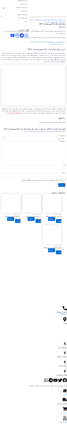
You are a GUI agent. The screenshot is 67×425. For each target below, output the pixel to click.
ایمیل (63, 172)
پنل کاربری (63, 422)
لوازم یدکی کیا (58, 19)
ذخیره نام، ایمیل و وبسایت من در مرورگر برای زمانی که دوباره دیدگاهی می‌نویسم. (42, 180)
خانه (64, 19)
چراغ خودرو (33, 42)
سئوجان (31, 385)
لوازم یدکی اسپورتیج (47, 19)
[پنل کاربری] (65, 418)
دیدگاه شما (62, 141)
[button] (3, 8)
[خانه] (65, 391)
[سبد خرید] (65, 409)
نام (64, 164)
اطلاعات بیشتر (54, 220)
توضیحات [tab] (58, 44)
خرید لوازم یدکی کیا (15, 113)
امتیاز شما (62, 135)
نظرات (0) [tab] (53, 44)
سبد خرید (64, 413)
